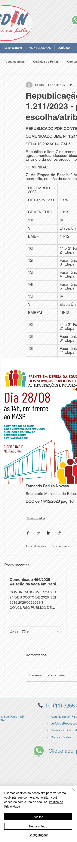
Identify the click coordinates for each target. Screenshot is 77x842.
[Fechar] (71, 792)
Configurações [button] (38, 835)
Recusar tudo (38, 826)
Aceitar (38, 817)
